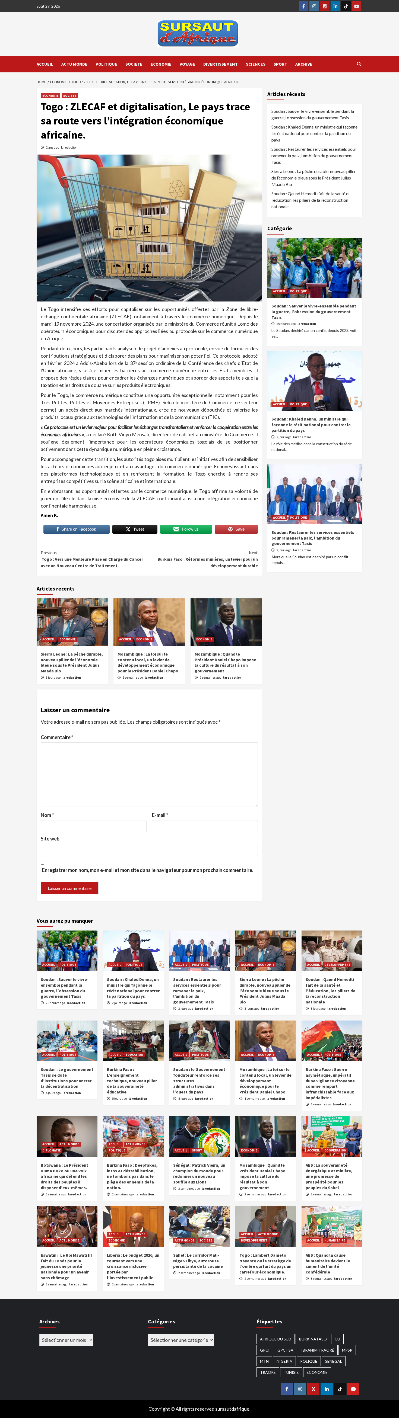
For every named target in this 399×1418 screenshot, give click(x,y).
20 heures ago (286, 324)
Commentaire (57, 737)
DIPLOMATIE (51, 1150)
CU (337, 1339)
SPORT (280, 64)
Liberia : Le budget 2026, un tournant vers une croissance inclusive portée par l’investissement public (133, 1266)
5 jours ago (119, 1098)
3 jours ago (53, 677)
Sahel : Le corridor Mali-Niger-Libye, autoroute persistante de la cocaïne (198, 1260)
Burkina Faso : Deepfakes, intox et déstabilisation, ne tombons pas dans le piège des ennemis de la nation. (132, 1176)
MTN (264, 1361)
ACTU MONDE (74, 64)
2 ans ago (53, 147)
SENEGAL (333, 1361)
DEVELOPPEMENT (337, 965)
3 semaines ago (322, 1278)
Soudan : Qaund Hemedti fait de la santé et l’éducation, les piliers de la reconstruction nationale (310, 200)
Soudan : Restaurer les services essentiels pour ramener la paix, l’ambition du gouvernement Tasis (313, 155)
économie (317, 1372)
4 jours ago (53, 1093)
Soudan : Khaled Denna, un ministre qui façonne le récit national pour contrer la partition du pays (314, 133)
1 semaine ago (133, 677)
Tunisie (291, 1372)
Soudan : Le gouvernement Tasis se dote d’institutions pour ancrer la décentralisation (67, 1078)
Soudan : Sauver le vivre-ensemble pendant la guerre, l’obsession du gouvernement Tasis (312, 114)
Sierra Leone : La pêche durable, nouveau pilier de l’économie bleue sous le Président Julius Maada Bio (72, 662)
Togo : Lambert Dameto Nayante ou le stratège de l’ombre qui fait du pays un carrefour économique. (265, 1263)
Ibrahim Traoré (317, 1350)
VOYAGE (187, 64)
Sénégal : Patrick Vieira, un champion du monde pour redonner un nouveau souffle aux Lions (199, 1173)
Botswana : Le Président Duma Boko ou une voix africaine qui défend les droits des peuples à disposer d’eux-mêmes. (64, 1176)
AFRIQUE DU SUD (275, 1339)
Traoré (268, 1372)
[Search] (359, 64)
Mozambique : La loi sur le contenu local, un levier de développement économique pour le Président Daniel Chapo (148, 662)
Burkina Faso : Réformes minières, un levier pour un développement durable (207, 559)
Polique (308, 1361)
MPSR (347, 1350)
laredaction (69, 147)
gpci (265, 1350)
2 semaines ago (211, 677)
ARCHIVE (303, 64)
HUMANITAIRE (334, 1240)
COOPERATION (335, 1150)
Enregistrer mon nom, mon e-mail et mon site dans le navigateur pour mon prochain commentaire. (147, 870)
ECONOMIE (161, 64)
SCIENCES (255, 64)
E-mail (160, 815)
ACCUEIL (45, 64)
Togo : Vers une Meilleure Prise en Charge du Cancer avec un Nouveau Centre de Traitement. (92, 559)
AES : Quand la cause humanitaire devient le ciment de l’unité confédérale (328, 1263)
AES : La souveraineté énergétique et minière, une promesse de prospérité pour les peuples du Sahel (329, 1176)
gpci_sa (285, 1350)
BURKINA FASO (313, 1339)
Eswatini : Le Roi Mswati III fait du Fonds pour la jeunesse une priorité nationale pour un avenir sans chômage (66, 1266)
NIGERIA (284, 1361)
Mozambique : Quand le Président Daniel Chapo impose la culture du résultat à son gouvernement (225, 662)
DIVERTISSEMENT (220, 64)
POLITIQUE (106, 64)
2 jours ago (284, 437)
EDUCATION (134, 1055)
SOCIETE (133, 64)
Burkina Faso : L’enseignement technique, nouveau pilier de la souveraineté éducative (132, 1081)
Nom (47, 815)
